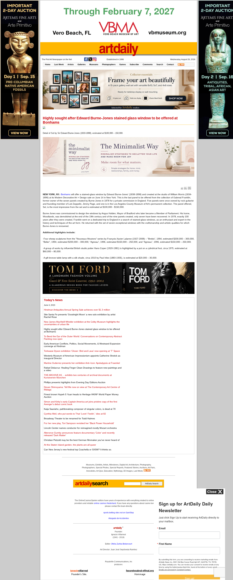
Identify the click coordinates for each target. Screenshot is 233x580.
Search (159, 64)
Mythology (118, 471)
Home (47, 64)
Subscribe (134, 64)
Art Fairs (151, 468)
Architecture (134, 465)
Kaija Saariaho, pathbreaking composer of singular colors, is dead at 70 (80, 409)
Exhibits (98, 465)
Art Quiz (99, 471)
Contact (170, 64)
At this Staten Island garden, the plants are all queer (70, 445)
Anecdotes (90, 471)
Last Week (59, 64)
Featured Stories (131, 468)
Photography (145, 465)
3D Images (128, 471)
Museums (93, 64)
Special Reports (116, 468)
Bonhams (65, 194)
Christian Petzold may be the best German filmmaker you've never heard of (82, 440)
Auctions (143, 468)
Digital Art (124, 465)
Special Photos (102, 468)
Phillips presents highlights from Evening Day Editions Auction (74, 382)
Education (108, 471)
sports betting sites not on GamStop (118, 513)
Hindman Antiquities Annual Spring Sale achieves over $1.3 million (77, 309)
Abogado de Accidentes (118, 518)
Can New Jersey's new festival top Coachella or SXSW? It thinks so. (78, 449)
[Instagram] (95, 60)
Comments (148, 64)
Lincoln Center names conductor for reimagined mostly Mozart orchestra (80, 428)
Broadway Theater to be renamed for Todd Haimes (69, 418)
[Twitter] (90, 60)
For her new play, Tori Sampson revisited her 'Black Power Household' (79, 423)
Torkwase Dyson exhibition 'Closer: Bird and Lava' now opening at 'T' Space (82, 351)
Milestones (114, 465)
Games (122, 64)
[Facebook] (86, 60)
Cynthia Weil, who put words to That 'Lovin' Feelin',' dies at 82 (75, 413)
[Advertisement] (158, 320)
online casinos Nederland (105, 503)
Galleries (82, 64)
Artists (71, 64)
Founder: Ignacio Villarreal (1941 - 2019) (118, 534)
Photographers (109, 64)
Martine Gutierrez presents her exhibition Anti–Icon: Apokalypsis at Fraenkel (82, 363)
